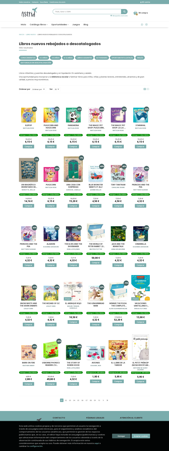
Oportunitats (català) (122, 58)
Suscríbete (44, 2)
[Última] (107, 400)
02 (66, 400)
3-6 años (55, 58)
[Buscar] (124, 11)
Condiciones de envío (57, 2)
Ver (51, 89)
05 (78, 400)
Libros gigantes (84, 58)
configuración (35, 446)
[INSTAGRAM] (146, 24)
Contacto (35, 2)
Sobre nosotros (24, 2)
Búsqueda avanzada (120, 16)
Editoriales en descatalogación (36, 63)
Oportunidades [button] (59, 24)
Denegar (121, 436)
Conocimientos (28, 58)
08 (91, 400)
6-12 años (68, 58)
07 (86, 400)
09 (95, 400)
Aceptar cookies (141, 436)
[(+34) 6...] (142, 24)
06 (82, 400)
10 (99, 400)
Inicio (21, 35)
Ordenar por (24, 89)
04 (74, 400)
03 (70, 400)
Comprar (28, 146)
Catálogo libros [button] (38, 24)
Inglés (140, 58)
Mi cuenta (146, 2)
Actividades (101, 58)
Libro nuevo (31, 35)
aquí (97, 443)
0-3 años (43, 58)
